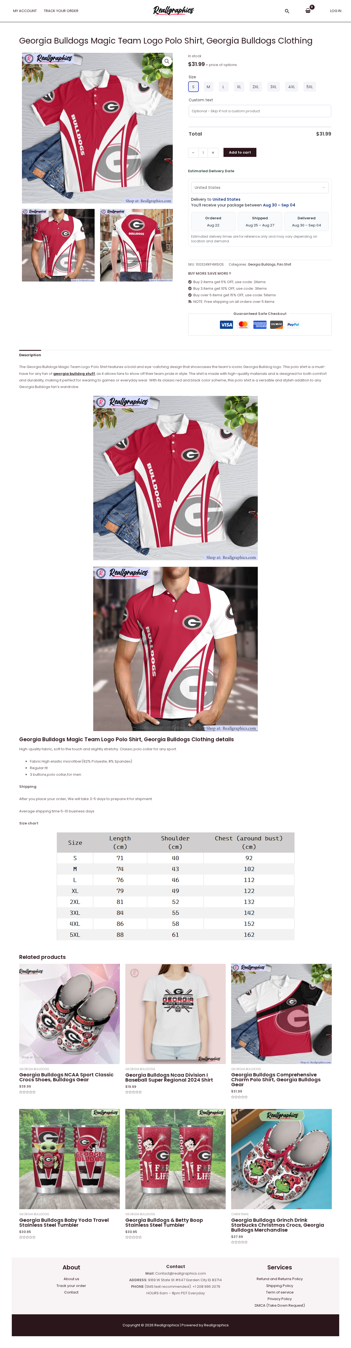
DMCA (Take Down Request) (280, 1305)
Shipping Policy (279, 1285)
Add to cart (240, 152)
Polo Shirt (284, 264)
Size (192, 77)
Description (30, 355)
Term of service (280, 1292)
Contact (71, 1292)
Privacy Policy (280, 1298)
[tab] (30, 355)
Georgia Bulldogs (262, 264)
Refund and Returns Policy (280, 1278)
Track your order (71, 1285)
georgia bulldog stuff (74, 373)
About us (71, 1278)
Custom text (201, 100)
